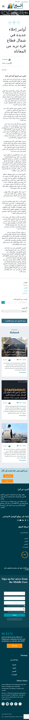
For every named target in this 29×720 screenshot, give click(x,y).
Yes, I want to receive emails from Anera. (15, 605)
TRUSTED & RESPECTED (10, 716)
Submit (14, 615)
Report (24, 435)
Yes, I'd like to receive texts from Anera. (16, 612)
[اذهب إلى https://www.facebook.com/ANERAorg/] (25, 520)
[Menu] (3, 6)
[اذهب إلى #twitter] (19, 22)
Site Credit (9, 714)
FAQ (2, 716)
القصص (26, 544)
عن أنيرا (25, 293)
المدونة (26, 538)
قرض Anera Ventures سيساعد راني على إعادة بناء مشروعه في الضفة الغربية (15, 352)
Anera (6, 359)
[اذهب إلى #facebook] (14, 22)
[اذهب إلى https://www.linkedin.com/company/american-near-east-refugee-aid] (23, 520)
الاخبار (25, 288)
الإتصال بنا (25, 547)
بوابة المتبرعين (24, 532)
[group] (14, 637)
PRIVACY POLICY (20, 716)
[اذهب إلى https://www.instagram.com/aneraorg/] (18, 520)
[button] (23, 609)
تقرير (25, 290)
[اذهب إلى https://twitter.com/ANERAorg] (28, 520)
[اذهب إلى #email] (10, 22)
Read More (22, 372)
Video (24, 347)
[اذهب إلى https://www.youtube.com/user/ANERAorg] (20, 520)
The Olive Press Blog (19, 13)
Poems (25, 285)
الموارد (26, 541)
